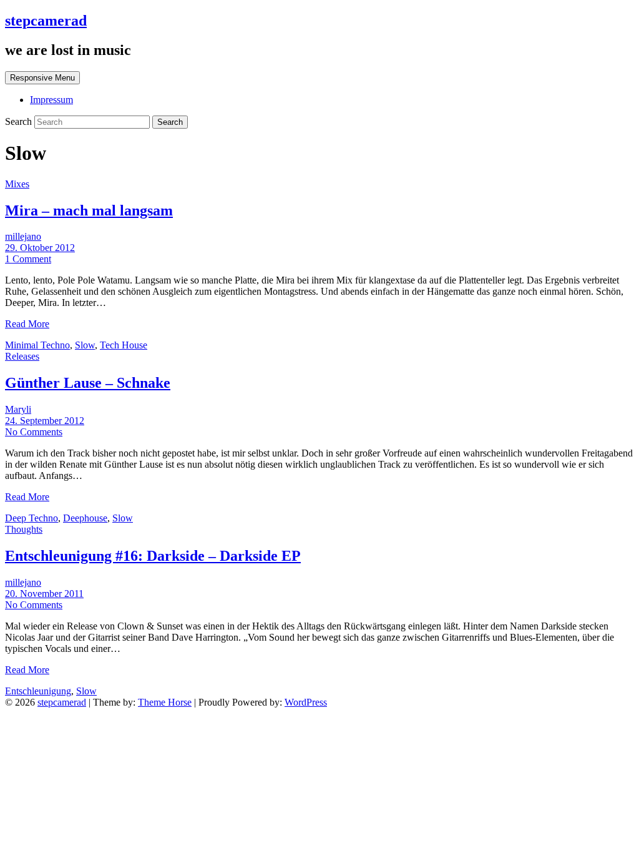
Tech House (123, 345)
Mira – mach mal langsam (89, 210)
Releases (22, 356)
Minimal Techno (37, 345)
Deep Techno (31, 518)
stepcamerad (46, 20)
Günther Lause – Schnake (87, 383)
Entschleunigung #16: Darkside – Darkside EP (153, 556)
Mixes (17, 184)
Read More (27, 323)
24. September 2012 (44, 420)
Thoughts (23, 529)
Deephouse (85, 518)
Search (19, 121)
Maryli (18, 409)
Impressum (51, 99)
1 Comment (28, 259)
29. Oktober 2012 (40, 247)
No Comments (33, 431)
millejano (23, 236)
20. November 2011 (44, 593)
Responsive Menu (42, 77)
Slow (85, 345)
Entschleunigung (38, 691)
